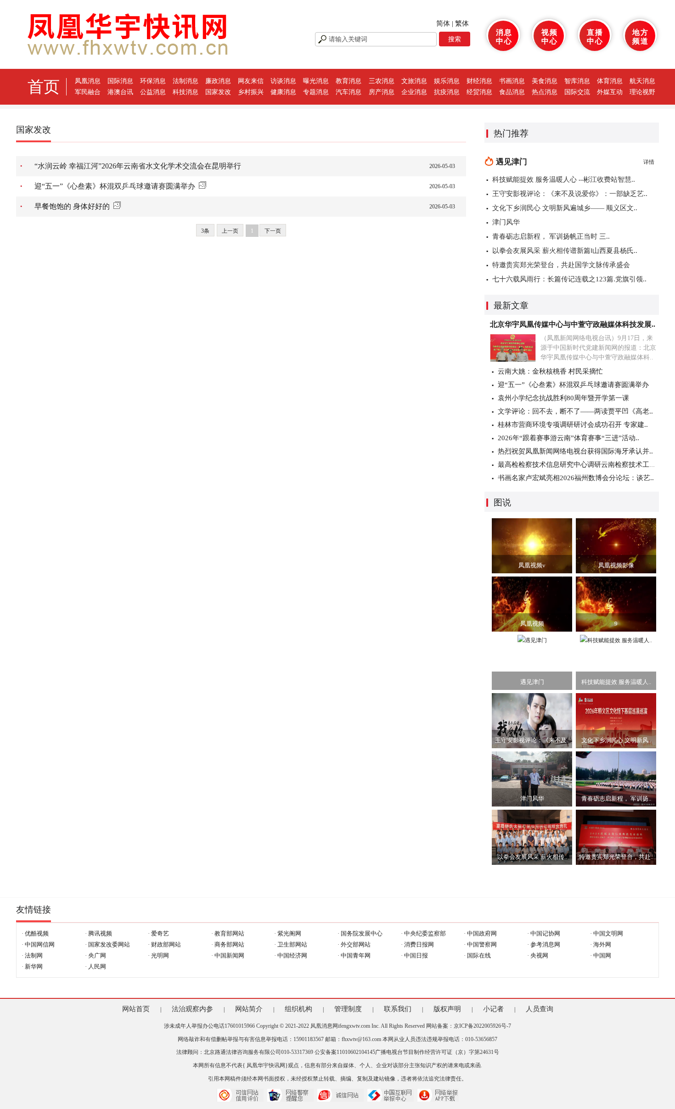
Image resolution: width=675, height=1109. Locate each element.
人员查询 (539, 1009)
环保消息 (153, 81)
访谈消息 (283, 81)
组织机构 (298, 1009)
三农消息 (381, 81)
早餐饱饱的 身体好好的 (72, 206)
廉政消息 (218, 81)
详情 (648, 162)
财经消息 (479, 81)
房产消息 (381, 92)
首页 (44, 86)
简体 (443, 23)
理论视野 (642, 92)
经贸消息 (479, 92)
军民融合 (88, 92)
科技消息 (185, 92)
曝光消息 (316, 81)
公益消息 (153, 92)
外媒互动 (610, 92)
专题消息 (316, 92)
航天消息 (642, 81)
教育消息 (348, 81)
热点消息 (544, 92)
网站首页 (136, 1009)
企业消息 (414, 92)
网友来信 (251, 81)
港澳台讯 (120, 92)
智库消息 (577, 81)
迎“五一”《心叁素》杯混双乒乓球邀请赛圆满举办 (114, 186)
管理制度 (348, 1009)
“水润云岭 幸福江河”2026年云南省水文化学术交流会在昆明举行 (137, 166)
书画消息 (512, 81)
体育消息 (610, 81)
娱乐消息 (447, 81)
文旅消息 (414, 81)
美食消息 (544, 81)
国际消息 (120, 81)
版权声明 (447, 1009)
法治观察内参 (192, 1009)
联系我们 (397, 1009)
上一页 (230, 231)
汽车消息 (348, 92)
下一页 (272, 231)
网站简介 (249, 1009)
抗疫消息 (447, 92)
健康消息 (283, 92)
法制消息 (185, 81)
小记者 (493, 1009)
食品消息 (512, 92)
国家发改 (218, 92)
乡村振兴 (251, 92)
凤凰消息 (88, 81)
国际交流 (577, 92)
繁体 (462, 23)
